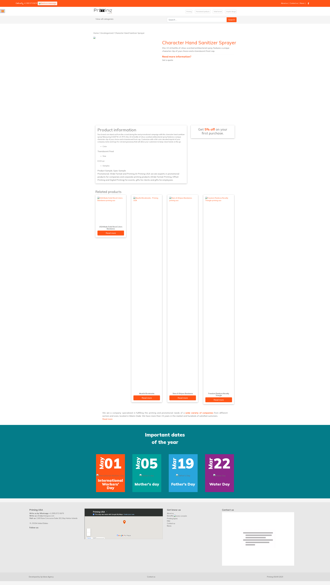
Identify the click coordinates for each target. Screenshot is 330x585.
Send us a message (48, 3)
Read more (111, 233)
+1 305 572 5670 (30, 3)
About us (284, 3)
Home (96, 33)
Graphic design (231, 12)
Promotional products (203, 12)
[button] (20, 471)
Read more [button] (107, 419)
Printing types (172, 544)
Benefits (170, 541)
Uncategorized (106, 33)
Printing (189, 12)
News (302, 3)
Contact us (294, 3)
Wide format (217, 12)
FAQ (168, 546)
